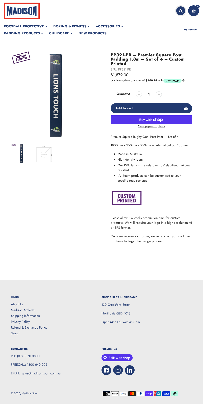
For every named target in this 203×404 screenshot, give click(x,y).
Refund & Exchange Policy (29, 327)
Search (15, 333)
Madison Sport (30, 393)
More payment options (151, 126)
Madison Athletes (22, 310)
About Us (17, 304)
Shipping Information (25, 315)
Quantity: (123, 94)
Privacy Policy (20, 321)
